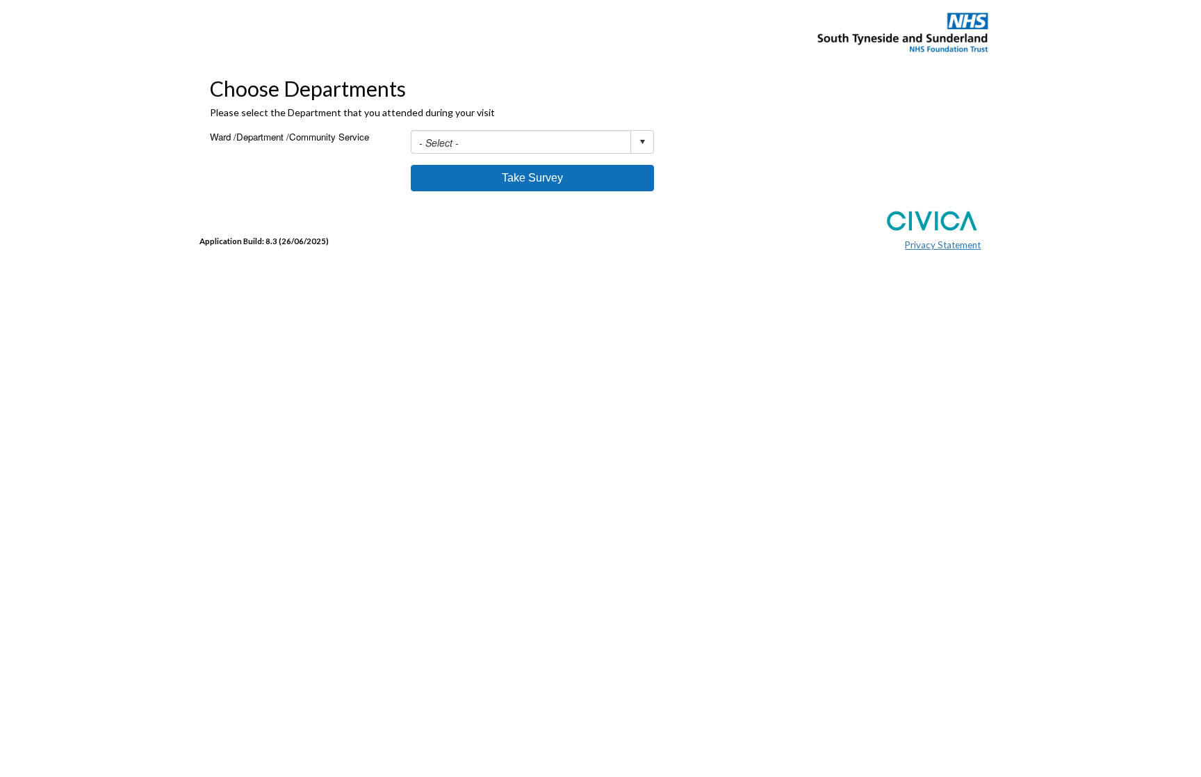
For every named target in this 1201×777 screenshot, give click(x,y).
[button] (532, 178)
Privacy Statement (943, 244)
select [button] (642, 142)
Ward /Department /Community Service (289, 136)
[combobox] (532, 142)
